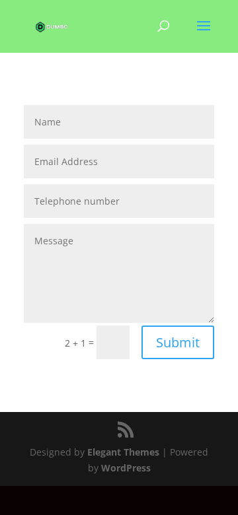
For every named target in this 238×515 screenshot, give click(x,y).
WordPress (126, 468)
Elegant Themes (123, 452)
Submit (178, 342)
